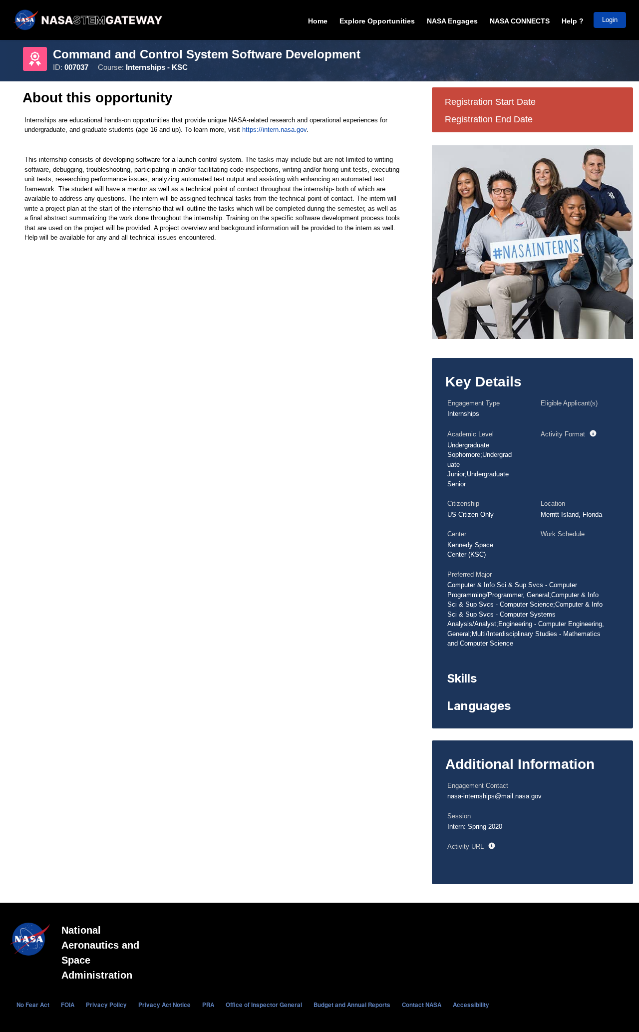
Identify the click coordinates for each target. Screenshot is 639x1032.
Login (610, 19)
